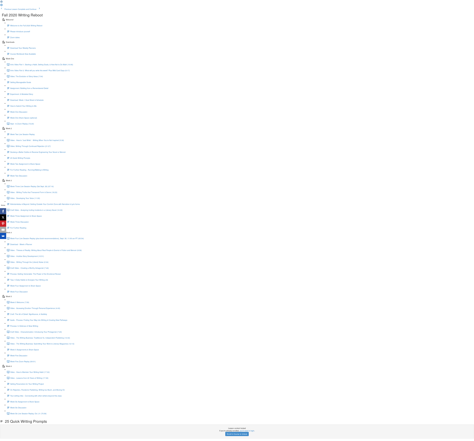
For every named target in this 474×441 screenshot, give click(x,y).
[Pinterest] (3, 223)
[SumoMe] (3, 236)
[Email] (3, 230)
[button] (1, 2)
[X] (3, 217)
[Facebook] (3, 211)
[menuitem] (1, 5)
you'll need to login (247, 430)
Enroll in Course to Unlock (237, 434)
